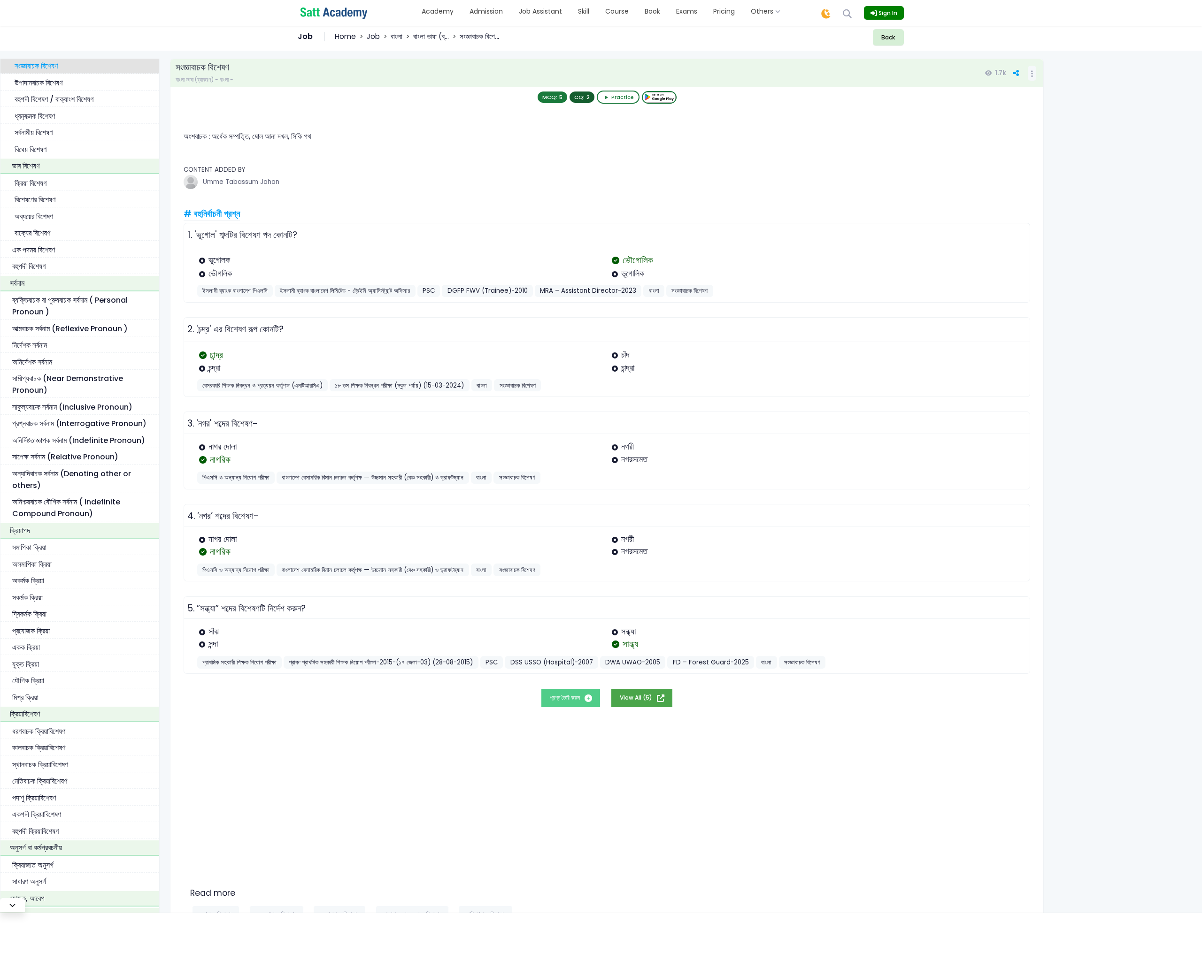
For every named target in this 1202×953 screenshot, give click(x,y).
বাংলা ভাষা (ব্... (431, 36)
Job (373, 36)
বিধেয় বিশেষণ (30, 149)
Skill (583, 11)
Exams (686, 11)
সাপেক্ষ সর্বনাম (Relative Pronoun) (65, 456)
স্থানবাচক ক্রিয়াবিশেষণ (40, 764)
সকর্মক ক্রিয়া (27, 597)
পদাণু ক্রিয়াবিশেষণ (34, 797)
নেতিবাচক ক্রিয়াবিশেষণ (39, 781)
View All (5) (637, 697)
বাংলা (396, 36)
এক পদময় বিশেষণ (33, 249)
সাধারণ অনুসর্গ (29, 881)
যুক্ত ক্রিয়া (25, 663)
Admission (486, 11)
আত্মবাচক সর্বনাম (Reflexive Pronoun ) (70, 328)
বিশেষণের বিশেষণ (35, 199)
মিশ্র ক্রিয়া (25, 697)
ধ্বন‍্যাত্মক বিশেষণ (35, 115)
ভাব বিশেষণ (25, 165)
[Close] (12, 905)
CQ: (582, 97)
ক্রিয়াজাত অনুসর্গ (33, 864)
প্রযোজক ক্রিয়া (31, 630)
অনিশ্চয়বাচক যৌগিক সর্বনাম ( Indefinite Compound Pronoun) (66, 507)
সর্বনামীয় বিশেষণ (34, 132)
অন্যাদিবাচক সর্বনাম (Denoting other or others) (71, 479)
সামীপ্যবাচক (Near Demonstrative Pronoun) (67, 384)
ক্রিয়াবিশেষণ (25, 714)
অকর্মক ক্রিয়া (28, 580)
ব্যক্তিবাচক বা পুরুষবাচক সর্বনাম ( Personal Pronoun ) (70, 306)
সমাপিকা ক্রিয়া (29, 547)
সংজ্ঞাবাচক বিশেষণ (36, 66)
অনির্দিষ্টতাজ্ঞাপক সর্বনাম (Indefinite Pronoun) (78, 440)
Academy (438, 11)
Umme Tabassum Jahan (241, 181)
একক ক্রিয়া (26, 647)
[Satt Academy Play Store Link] (659, 97)
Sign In (887, 13)
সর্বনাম (17, 282)
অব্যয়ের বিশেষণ (34, 216)
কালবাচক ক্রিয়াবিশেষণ (38, 747)
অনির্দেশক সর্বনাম (32, 361)
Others (763, 11)
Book (652, 11)
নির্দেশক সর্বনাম (29, 345)
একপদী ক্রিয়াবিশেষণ (36, 814)
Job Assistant (540, 11)
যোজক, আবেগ (27, 897)
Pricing (724, 11)
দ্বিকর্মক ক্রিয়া (29, 614)
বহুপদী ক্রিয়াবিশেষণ (35, 830)
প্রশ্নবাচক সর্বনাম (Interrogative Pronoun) (79, 423)
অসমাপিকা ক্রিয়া (32, 563)
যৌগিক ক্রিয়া (28, 680)
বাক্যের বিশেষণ (32, 233)
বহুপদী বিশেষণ (29, 266)
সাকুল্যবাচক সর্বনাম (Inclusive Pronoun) (72, 406)
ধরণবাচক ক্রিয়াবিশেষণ (38, 730)
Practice (622, 97)
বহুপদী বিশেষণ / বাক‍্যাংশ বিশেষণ (54, 99)
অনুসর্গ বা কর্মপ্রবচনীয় (36, 847)
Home (345, 36)
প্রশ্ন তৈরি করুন (565, 697)
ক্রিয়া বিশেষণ (30, 182)
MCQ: (552, 97)
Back (888, 37)
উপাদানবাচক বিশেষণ (38, 82)
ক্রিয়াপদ (20, 530)
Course (617, 11)
